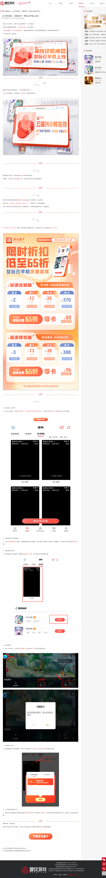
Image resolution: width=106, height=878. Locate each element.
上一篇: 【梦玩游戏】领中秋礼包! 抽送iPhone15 (14, 848)
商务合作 (60, 874)
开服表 (71, 3)
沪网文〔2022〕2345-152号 (70, 862)
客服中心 (102, 3)
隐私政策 (65, 874)
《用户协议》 (64, 870)
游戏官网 (97, 61)
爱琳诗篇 (98, 57)
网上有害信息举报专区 (79, 870)
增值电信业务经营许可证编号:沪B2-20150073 (66, 866)
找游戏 (61, 3)
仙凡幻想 (98, 68)
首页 (50, 3)
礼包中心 (92, 3)
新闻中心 (81, 3)
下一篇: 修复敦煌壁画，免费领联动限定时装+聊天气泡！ (16, 850)
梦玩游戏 (58, 862)
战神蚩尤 (98, 78)
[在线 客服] (104, 864)
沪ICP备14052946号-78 (72, 864)
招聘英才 (56, 874)
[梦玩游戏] (8, 3)
